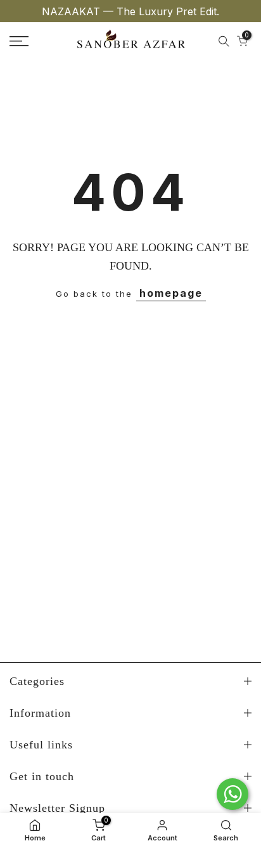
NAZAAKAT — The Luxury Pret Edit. (130, 11)
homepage (171, 293)
